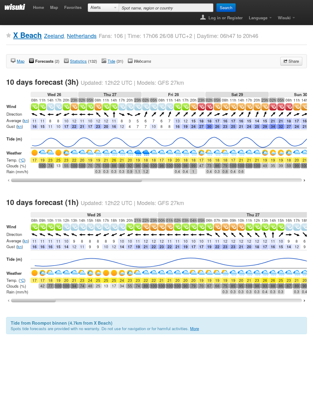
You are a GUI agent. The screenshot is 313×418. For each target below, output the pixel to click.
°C (22, 160)
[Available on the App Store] (302, 16)
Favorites (73, 7)
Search (226, 7)
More (194, 328)
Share (293, 61)
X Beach (27, 35)
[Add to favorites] (8, 35)
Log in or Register (225, 18)
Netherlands (82, 35)
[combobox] (103, 7)
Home (38, 7)
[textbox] (166, 7)
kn (26, 120)
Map (54, 7)
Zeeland (54, 35)
